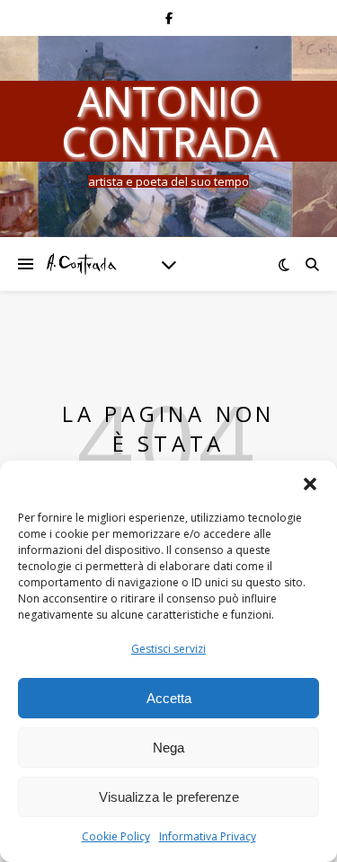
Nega (168, 747)
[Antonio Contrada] (81, 263)
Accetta (168, 698)
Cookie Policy (116, 836)
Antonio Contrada (169, 121)
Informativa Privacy (207, 836)
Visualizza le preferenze (169, 797)
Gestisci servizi (168, 648)
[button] (310, 483)
